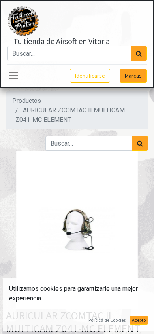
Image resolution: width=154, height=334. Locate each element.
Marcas (133, 75)
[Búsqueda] (139, 53)
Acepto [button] (139, 320)
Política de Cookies (107, 320)
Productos (26, 100)
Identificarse (90, 75)
